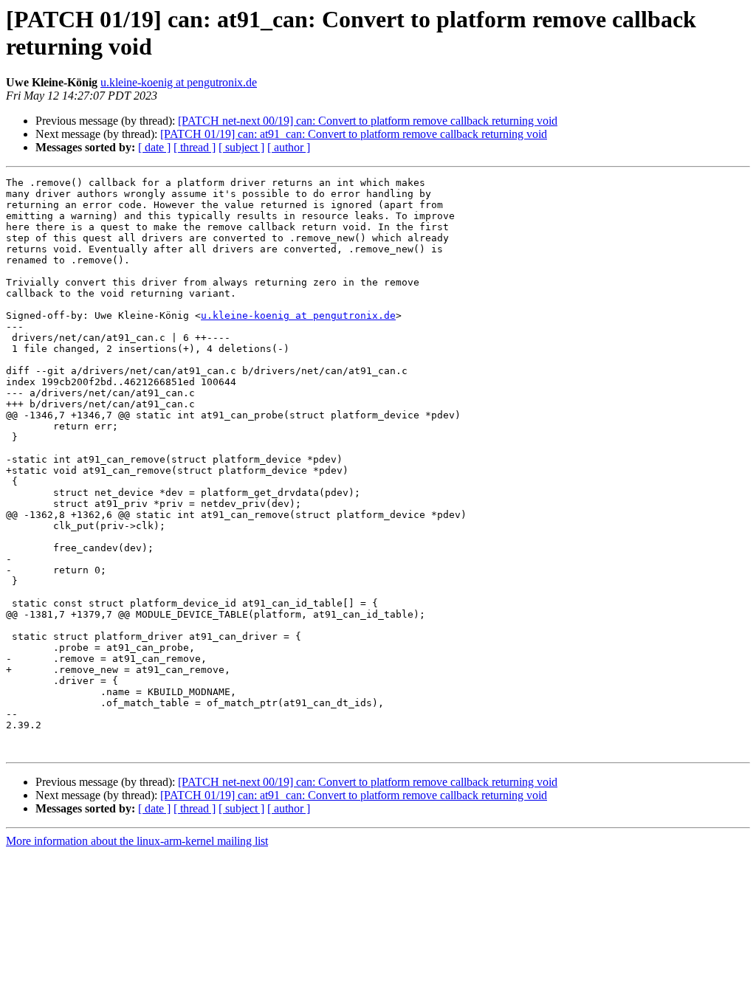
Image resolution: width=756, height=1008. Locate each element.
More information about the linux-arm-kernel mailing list (137, 841)
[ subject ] (241, 147)
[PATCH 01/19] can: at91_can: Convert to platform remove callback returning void (353, 134)
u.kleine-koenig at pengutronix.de (178, 82)
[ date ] (154, 147)
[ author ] (288, 147)
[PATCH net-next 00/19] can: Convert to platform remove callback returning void (367, 120)
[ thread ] (194, 147)
